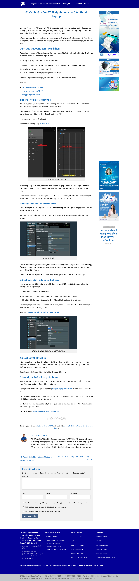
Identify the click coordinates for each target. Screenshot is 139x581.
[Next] (116, 240)
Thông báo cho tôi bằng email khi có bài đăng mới (42, 511)
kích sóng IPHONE (68, 426)
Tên (24, 493)
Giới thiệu (41, 4)
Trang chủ (33, 4)
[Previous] (101, 240)
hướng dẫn (40, 426)
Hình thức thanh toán (102, 545)
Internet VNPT (48, 426)
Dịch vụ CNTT (67, 4)
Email (48, 493)
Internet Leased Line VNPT (32, 91)
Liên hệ (86, 4)
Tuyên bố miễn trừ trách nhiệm (56, 549)
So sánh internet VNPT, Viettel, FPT (46, 411)
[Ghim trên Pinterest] (60, 418)
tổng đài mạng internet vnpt (62, 389)
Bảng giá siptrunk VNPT (31, 95)
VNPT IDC (78, 4)
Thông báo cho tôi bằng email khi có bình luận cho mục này (46, 507)
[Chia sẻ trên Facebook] (49, 418)
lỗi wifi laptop (78, 426)
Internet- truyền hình (53, 4)
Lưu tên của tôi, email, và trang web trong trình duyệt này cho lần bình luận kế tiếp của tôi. (56, 503)
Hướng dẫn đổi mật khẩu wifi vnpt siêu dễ (43, 312)
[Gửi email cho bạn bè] (56, 418)
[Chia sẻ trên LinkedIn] (64, 418)
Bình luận (26, 476)
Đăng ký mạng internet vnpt (32, 87)
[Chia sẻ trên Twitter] (52, 418)
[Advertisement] (109, 127)
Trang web (73, 493)
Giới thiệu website (101, 537)
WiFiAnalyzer (44, 124)
